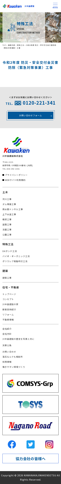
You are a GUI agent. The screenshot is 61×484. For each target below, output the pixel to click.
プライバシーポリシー (16, 174)
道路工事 (7, 224)
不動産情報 (8, 319)
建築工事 (7, 277)
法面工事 (7, 229)
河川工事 (7, 199)
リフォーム (8, 314)
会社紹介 (7, 328)
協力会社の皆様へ (31, 458)
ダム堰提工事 (9, 204)
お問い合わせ (9, 351)
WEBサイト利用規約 (15, 180)
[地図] (30, 165)
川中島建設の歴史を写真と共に (18, 338)
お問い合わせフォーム (30, 115)
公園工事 (7, 234)
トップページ (9, 294)
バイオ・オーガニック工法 (16, 256)
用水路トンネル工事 (12, 209)
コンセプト (8, 299)
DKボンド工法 (9, 251)
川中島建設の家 (10, 304)
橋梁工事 (7, 219)
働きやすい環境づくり (13, 366)
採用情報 (7, 361)
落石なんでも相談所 (12, 356)
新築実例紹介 (9, 309)
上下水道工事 (9, 214)
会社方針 (7, 333)
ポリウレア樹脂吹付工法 (14, 261)
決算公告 (7, 345)
